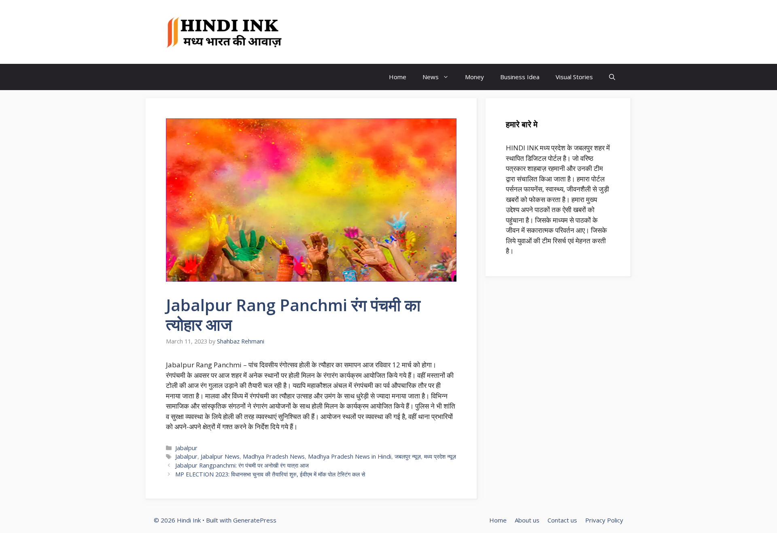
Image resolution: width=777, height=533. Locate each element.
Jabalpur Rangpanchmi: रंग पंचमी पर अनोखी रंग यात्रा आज (242, 465)
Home (397, 77)
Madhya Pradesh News (274, 456)
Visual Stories (574, 77)
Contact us (562, 520)
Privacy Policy (604, 520)
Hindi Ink (321, 32)
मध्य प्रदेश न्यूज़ (440, 456)
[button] (612, 77)
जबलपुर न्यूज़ (408, 456)
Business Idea (519, 77)
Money (474, 77)
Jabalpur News (220, 456)
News (430, 77)
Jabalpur (186, 448)
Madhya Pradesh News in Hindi (349, 456)
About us (527, 520)
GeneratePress (254, 520)
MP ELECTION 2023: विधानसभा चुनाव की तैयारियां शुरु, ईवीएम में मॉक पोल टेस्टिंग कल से (270, 474)
